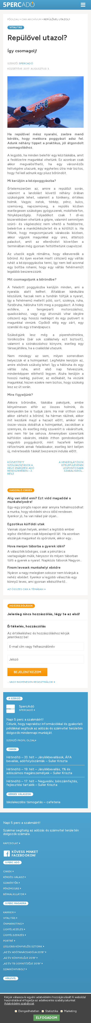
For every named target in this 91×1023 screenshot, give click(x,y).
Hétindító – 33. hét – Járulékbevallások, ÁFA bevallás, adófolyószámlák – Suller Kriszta (39, 759)
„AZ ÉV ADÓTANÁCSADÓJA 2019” (23, 952)
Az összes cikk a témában (25, 589)
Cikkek (12, 749)
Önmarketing (12, 923)
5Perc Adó (19, 4)
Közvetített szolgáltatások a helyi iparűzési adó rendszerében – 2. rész (20, 468)
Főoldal (13, 19)
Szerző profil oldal (20, 740)
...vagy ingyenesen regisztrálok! (30, 682)
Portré (8, 940)
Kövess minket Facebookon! (25, 853)
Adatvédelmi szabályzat (19, 1003)
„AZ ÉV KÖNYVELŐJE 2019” (19, 957)
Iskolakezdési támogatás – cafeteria (33, 802)
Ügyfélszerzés (13, 935)
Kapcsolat (11, 843)
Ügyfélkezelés (13, 929)
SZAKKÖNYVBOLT (14, 969)
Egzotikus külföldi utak (25, 524)
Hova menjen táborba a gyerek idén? (36, 546)
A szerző (14, 698)
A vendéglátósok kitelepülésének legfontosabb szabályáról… (71, 466)
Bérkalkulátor (13, 894)
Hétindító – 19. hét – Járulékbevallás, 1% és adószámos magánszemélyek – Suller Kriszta (39, 771)
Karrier (8, 912)
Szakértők (10, 882)
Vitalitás (16, 27)
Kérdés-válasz (13, 877)
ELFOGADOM (46, 1018)
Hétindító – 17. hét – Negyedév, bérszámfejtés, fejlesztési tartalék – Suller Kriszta (42, 783)
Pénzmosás (11, 888)
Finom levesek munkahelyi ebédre (34, 567)
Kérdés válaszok (19, 794)
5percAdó (26, 63)
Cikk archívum (31, 19)
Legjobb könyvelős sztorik (22, 946)
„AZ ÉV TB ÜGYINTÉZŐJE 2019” (22, 963)
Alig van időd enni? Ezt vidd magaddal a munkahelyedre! (39, 500)
